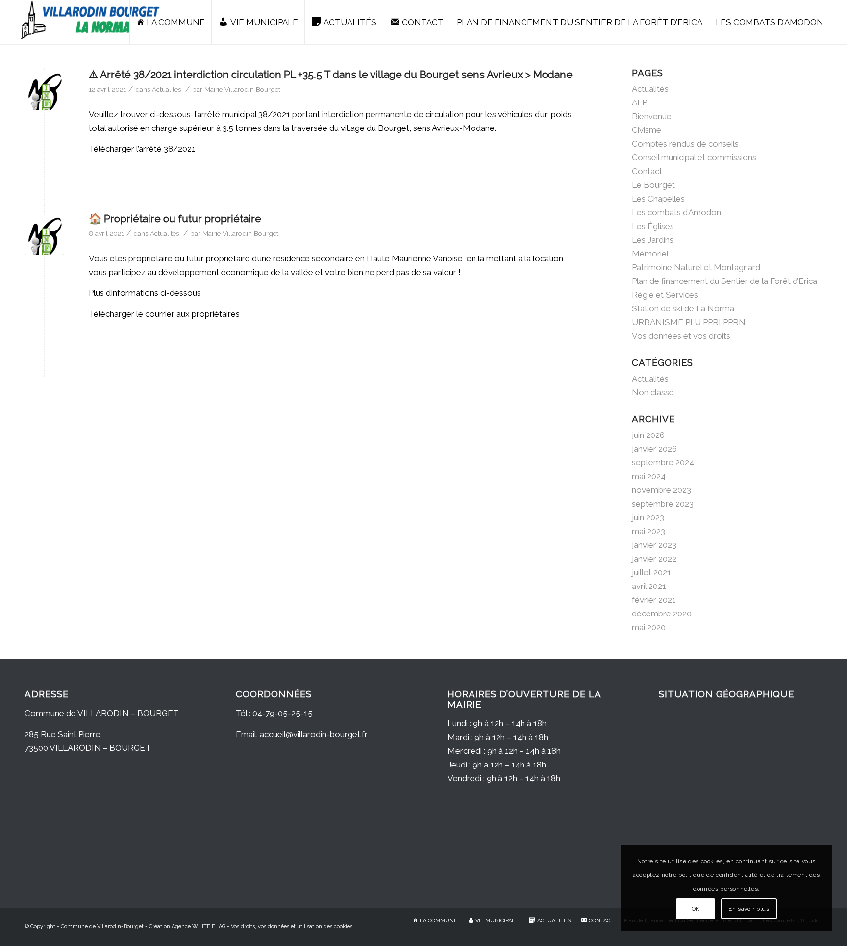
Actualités (166, 89)
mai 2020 (649, 627)
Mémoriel (650, 253)
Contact (647, 171)
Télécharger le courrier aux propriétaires (164, 314)
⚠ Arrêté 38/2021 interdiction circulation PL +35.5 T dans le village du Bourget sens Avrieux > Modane (331, 74)
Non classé (653, 392)
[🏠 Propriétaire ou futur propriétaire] (44, 235)
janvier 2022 (654, 558)
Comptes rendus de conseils (685, 144)
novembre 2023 (661, 490)
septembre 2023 (663, 504)
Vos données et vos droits (681, 336)
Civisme (646, 130)
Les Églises (653, 226)
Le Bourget (653, 185)
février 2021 (654, 600)
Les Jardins (652, 240)
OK (696, 908)
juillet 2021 (651, 572)
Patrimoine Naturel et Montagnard (696, 267)
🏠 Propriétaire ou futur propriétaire (175, 218)
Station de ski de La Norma (683, 308)
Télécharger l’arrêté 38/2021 (142, 148)
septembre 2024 (663, 462)
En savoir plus (748, 908)
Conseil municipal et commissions (694, 157)
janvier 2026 (654, 449)
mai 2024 (649, 476)
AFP (639, 102)
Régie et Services (665, 295)
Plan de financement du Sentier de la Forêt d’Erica (724, 281)
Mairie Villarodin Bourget (242, 89)
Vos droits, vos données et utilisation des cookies (291, 926)
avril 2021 (649, 586)
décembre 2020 (662, 613)
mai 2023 (648, 531)
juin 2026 (648, 435)
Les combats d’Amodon (676, 212)
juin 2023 (648, 517)
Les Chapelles (658, 199)
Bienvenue (652, 116)
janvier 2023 (654, 545)
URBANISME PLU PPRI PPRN (689, 322)
